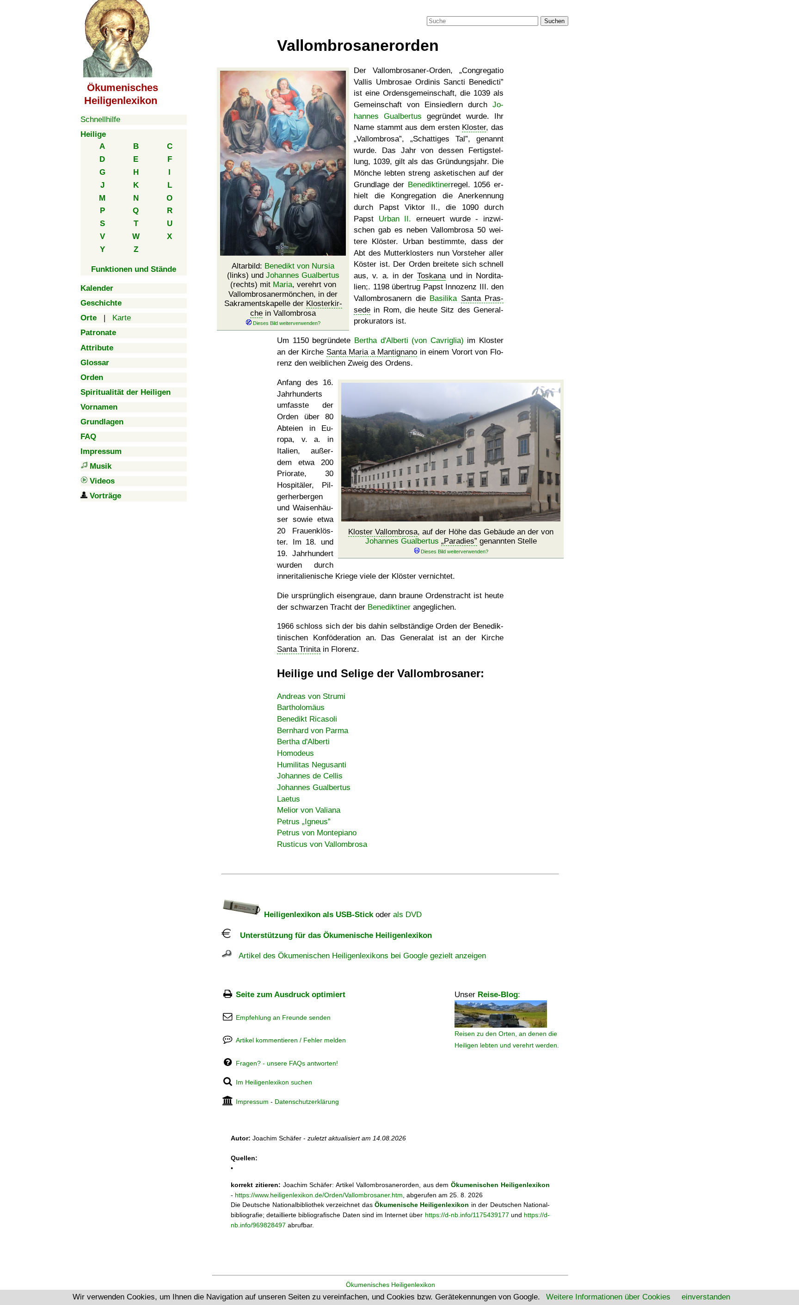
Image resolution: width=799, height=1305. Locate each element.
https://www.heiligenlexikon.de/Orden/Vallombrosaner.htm (319, 1195)
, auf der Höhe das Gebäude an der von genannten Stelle (450, 536)
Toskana (431, 275)
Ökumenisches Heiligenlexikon (390, 1284)
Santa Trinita (298, 649)
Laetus (288, 799)
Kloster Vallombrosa (383, 531)
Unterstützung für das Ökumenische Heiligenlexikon (331, 935)
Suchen (554, 21)
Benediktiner (429, 184)
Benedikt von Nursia (299, 266)
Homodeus (295, 753)
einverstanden (706, 1297)
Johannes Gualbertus (302, 275)
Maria (282, 284)
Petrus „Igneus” (304, 821)
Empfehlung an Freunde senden (283, 1017)
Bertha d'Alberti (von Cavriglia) (409, 340)
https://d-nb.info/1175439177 (467, 1215)
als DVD (407, 914)
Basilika (443, 298)
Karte (121, 317)
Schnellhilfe (100, 119)
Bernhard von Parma (312, 730)
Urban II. (395, 218)
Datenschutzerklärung (307, 1101)
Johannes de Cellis (310, 776)
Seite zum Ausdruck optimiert (290, 994)
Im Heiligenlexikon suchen (274, 1082)
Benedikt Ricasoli (307, 719)
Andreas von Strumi (311, 696)
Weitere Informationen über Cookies (608, 1297)
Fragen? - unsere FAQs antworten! (287, 1063)
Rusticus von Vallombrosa (322, 844)
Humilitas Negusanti (311, 764)
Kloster (474, 127)
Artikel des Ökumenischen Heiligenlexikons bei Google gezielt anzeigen (359, 955)
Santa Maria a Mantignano (372, 352)
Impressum (252, 1101)
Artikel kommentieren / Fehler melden (291, 1040)
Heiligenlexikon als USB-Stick (317, 914)
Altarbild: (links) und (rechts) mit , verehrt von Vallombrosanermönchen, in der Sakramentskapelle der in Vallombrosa (283, 290)
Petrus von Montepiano (316, 832)
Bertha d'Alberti (303, 741)
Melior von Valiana (308, 810)
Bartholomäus (301, 707)
